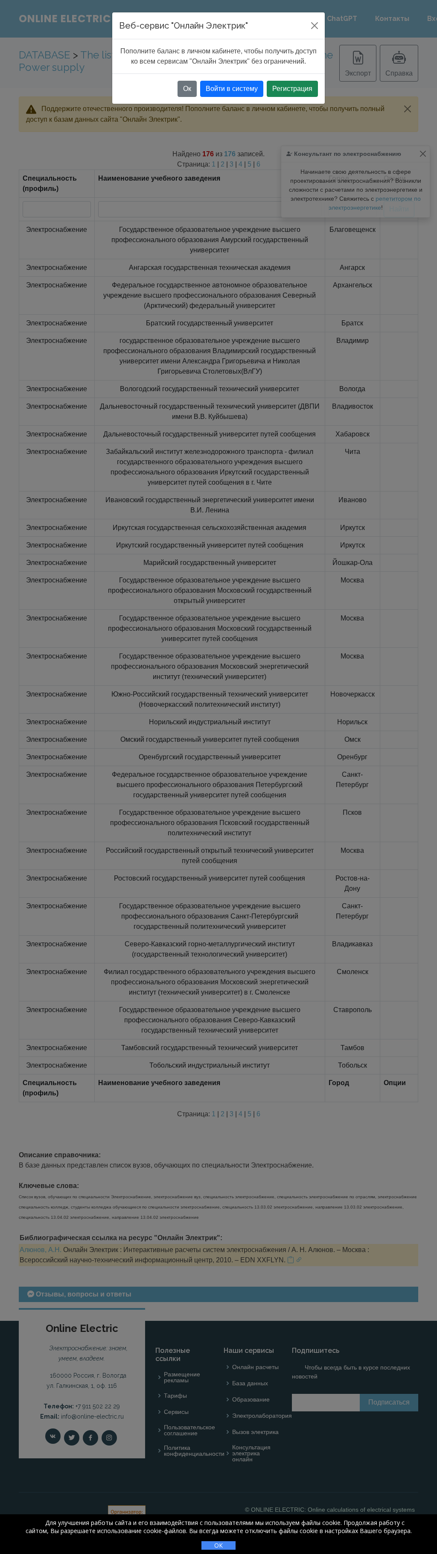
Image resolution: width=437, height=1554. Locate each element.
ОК (218, 1545)
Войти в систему (232, 88)
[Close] (314, 25)
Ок (187, 88)
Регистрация (292, 88)
